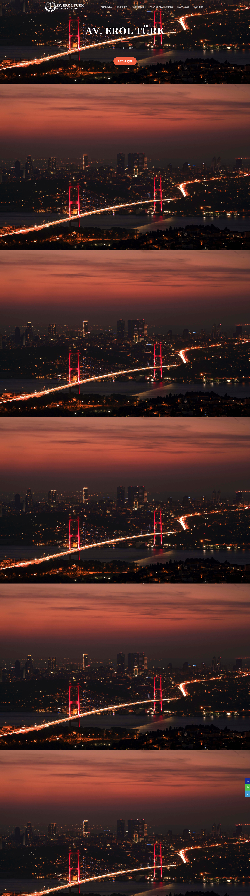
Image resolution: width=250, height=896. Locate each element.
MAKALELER (183, 6)
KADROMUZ (138, 6)
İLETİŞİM (198, 6)
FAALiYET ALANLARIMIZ (160, 6)
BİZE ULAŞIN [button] (125, 61)
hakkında (121, 6)
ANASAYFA (106, 6)
